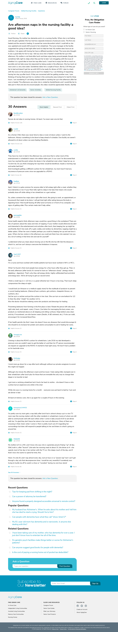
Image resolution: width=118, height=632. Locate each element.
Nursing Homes (12, 617)
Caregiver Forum (48, 605)
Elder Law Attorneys (49, 611)
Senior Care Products (50, 614)
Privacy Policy (91, 69)
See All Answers (13, 472)
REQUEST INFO (94, 73)
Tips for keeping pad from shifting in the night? (32, 491)
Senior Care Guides (49, 608)
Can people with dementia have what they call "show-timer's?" (39, 517)
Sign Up (95, 583)
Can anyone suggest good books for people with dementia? (37, 547)
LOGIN (104, 3)
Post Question (64, 566)
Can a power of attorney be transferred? (29, 496)
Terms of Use (55, 629)
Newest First (57, 107)
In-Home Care (90, 30)
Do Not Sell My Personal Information (77, 629)
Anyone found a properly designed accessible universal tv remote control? (43, 501)
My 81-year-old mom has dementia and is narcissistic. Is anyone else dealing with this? (41, 523)
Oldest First (70, 107)
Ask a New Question (50, 97)
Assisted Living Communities (16, 611)
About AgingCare (82, 612)
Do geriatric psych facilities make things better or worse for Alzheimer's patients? (42, 541)
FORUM (65, 3)
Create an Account (82, 609)
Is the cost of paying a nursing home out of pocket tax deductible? (40, 552)
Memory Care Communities (16, 614)
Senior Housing (91, 32)
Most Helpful (44, 107)
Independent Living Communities (17, 608)
